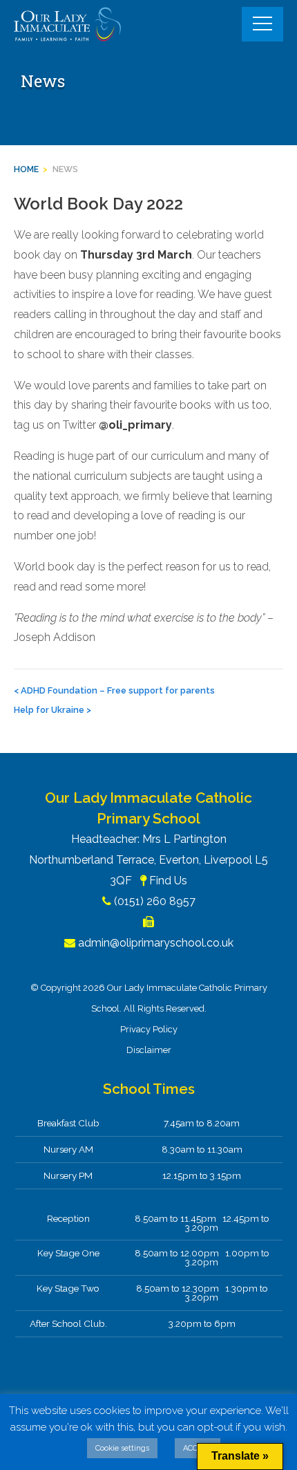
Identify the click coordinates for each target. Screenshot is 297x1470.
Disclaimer (148, 1050)
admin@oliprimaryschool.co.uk (155, 942)
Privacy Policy (149, 1029)
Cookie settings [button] (122, 1448)
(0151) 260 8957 (154, 901)
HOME (26, 169)
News (65, 169)
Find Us (168, 880)
